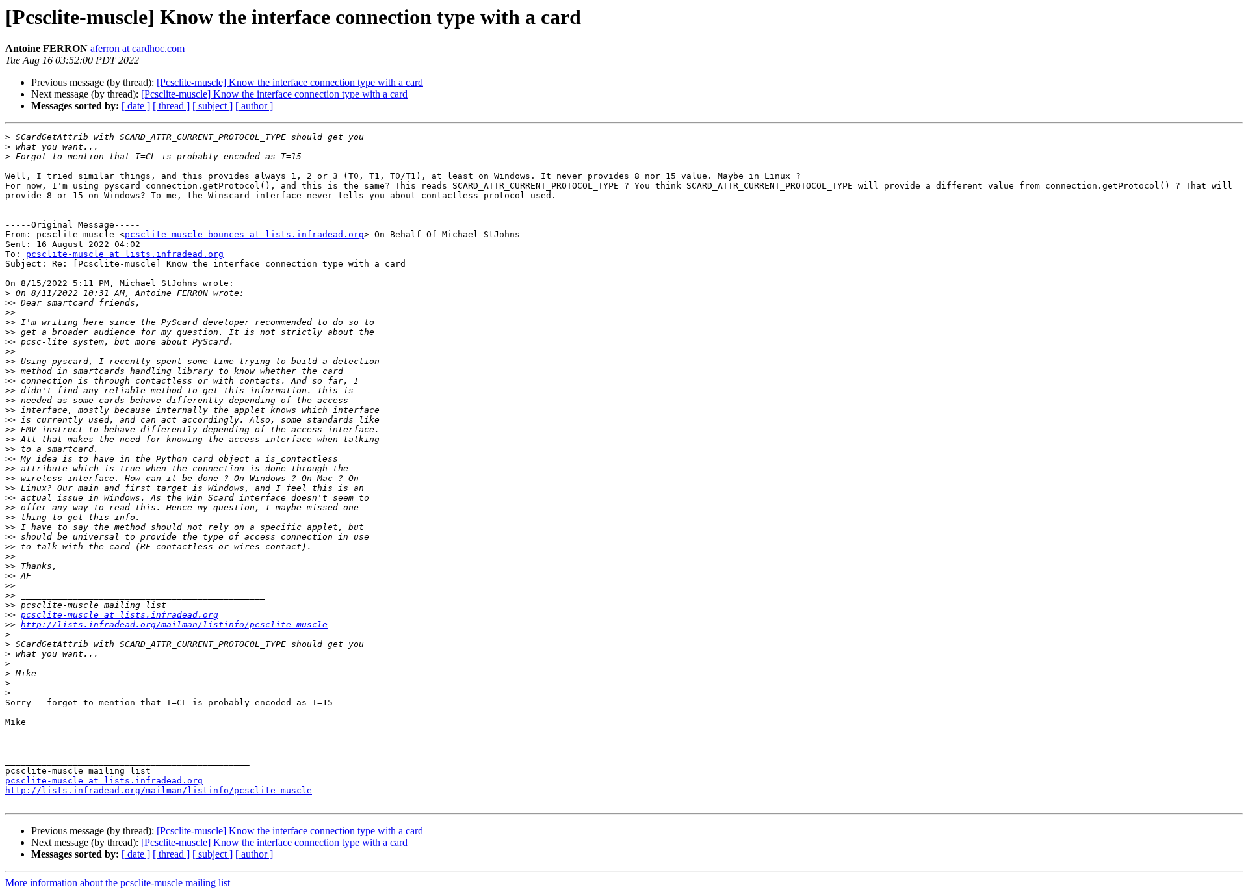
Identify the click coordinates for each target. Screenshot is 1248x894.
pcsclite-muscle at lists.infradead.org (125, 254)
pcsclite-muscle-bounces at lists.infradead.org (244, 234)
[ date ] (136, 105)
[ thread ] (171, 105)
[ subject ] (212, 105)
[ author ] (254, 105)
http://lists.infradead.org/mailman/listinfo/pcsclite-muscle (174, 624)
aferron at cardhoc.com (137, 48)
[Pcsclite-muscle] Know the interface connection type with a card (290, 82)
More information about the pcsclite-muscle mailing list (117, 882)
